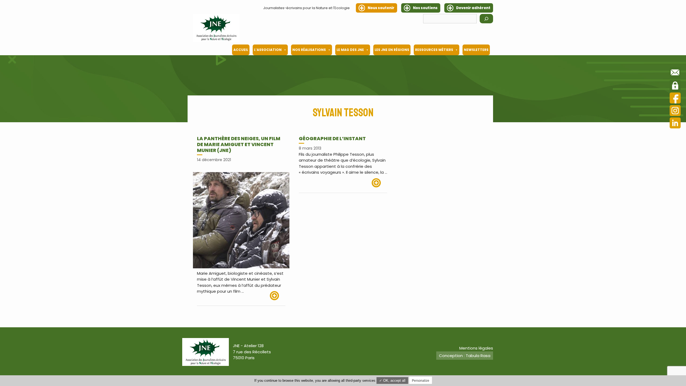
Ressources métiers (434, 49)
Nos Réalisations (309, 49)
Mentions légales (476, 348)
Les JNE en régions (392, 49)
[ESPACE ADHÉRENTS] (675, 86)
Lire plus (277, 295)
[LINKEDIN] (675, 123)
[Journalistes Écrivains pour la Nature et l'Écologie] (216, 27)
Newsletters (476, 49)
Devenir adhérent (473, 7)
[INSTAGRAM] (675, 111)
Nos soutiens (425, 7)
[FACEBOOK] (675, 98)
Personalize (420, 381)
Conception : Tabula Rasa (464, 355)
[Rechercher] (486, 18)
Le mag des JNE (350, 49)
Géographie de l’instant (332, 138)
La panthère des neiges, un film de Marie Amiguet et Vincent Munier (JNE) (238, 144)
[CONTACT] (675, 73)
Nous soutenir (381, 7)
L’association (268, 49)
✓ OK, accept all (392, 380)
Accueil (240, 49)
